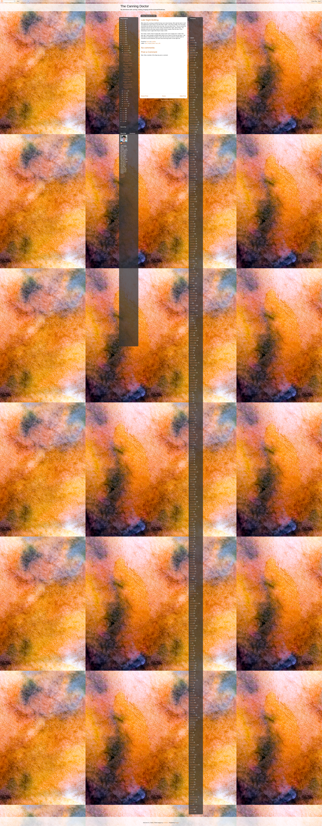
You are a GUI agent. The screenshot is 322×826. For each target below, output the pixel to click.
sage (191, 648)
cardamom (192, 169)
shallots (192, 677)
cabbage (192, 156)
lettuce (191, 444)
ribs (191, 630)
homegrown (193, 372)
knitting (192, 414)
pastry (191, 543)
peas (191, 558)
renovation (192, 625)
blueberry (192, 132)
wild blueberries (194, 796)
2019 (123, 35)
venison (192, 779)
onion (191, 526)
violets (191, 784)
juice (191, 397)
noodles (192, 514)
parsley (192, 536)
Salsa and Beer (127, 58)
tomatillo (192, 754)
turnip (191, 769)
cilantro (192, 216)
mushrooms (193, 501)
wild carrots (193, 799)
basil (191, 89)
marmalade (192, 467)
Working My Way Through (127, 60)
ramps (191, 615)
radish (191, 613)
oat (191, 519)
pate (191, 546)
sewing (191, 675)
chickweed (192, 201)
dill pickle (192, 283)
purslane (192, 608)
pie (191, 578)
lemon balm (193, 434)
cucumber (192, 258)
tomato (191, 757)
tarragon (192, 730)
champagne (193, 186)
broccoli (192, 147)
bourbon (192, 137)
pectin (191, 563)
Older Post (183, 96)
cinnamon (192, 218)
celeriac (192, 181)
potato (191, 600)
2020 (123, 33)
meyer (191, 479)
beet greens (193, 109)
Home (164, 96)
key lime (192, 407)
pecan (191, 561)
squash (192, 702)
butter (191, 154)
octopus (192, 521)
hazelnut (192, 370)
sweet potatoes (193, 717)
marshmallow (193, 472)
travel (191, 762)
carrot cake (193, 171)
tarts (191, 732)
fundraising (192, 330)
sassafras (192, 663)
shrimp (191, 682)
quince (191, 610)
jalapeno (192, 390)
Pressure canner (194, 603)
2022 (123, 29)
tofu (191, 752)
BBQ (191, 92)
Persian (192, 568)
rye (191, 643)
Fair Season (126, 77)
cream (191, 251)
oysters (192, 531)
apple (191, 50)
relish (191, 623)
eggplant (192, 288)
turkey (191, 767)
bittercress (192, 117)
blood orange (193, 129)
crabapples (192, 243)
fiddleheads (193, 315)
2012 (123, 112)
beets (191, 112)
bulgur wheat (193, 151)
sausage (192, 665)
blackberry (192, 127)
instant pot (192, 382)
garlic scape (193, 340)
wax (191, 792)
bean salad (192, 97)
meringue (192, 477)
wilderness (192, 802)
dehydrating (193, 276)
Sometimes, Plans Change (127, 66)
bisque (191, 114)
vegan (191, 777)
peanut (191, 553)
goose (191, 350)
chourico (192, 211)
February (126, 103)
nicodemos (165, 822)
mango (191, 462)
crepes (191, 253)
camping (192, 161)
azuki (191, 70)
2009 (123, 119)
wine (191, 804)
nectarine (192, 509)
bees (191, 107)
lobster (191, 454)
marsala (192, 469)
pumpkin (192, 606)
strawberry (192, 707)
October (126, 50)
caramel (192, 166)
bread (191, 142)
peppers (192, 566)
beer (146, 43)
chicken (192, 199)
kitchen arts (193, 410)
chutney (192, 214)
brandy (191, 139)
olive (191, 524)
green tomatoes (194, 362)
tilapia (191, 749)
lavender (192, 427)
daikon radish (193, 273)
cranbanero (192, 246)
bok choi (192, 134)
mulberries (192, 496)
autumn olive (193, 67)
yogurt (191, 809)
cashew (192, 176)
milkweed (192, 481)
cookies (192, 233)
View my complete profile (122, 176)
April (125, 99)
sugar (191, 710)
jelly (159, 43)
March (125, 101)
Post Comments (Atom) (167, 100)
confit (191, 231)
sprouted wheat (193, 697)
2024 (123, 25)
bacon (191, 72)
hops (156, 43)
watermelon (193, 789)
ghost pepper (193, 345)
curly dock (192, 263)
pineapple (192, 581)
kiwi (191, 412)
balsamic (192, 77)
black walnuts (193, 124)
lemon (191, 432)
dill (190, 281)
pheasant (192, 571)
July (125, 93)
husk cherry (193, 380)
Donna (124, 143)
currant (191, 266)
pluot (191, 588)
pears (191, 556)
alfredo (191, 40)
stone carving (193, 705)
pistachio (192, 583)
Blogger (177, 822)
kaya (191, 402)
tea (191, 737)
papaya (192, 534)
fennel (191, 308)
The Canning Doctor (134, 6)
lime (191, 449)
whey (191, 794)
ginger (191, 347)
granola (192, 355)
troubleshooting (193, 764)
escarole (192, 300)
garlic (191, 335)
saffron (191, 645)
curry (191, 268)
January (126, 105)
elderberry (192, 293)
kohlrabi (192, 419)
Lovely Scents (126, 79)
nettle (191, 511)
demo (191, 278)
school (191, 670)
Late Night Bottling (127, 63)
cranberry (192, 248)
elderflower (192, 295)
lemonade (192, 439)
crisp (191, 256)
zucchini (192, 811)
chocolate (192, 209)
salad (191, 650)
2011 (123, 115)
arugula (192, 65)
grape (153, 43)
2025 (123, 23)
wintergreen (193, 806)
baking (191, 75)
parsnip (192, 539)
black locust (193, 119)
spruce (191, 700)
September (126, 52)
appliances (192, 55)
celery (191, 184)
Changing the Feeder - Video (127, 55)
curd (191, 261)
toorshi (191, 759)
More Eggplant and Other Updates (127, 74)
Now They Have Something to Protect (127, 70)
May (125, 97)
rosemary (192, 638)
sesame (192, 673)
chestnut (192, 194)
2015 (123, 44)
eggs (191, 290)
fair (191, 303)
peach (191, 551)
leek (191, 429)
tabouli (191, 725)
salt (191, 658)
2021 (123, 31)
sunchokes (192, 715)
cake (191, 159)
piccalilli (192, 573)
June (125, 95)
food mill (192, 325)
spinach (192, 695)
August (125, 91)
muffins (192, 494)
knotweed (192, 417)
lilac (191, 447)
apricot (191, 57)
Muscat (192, 499)
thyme (191, 747)
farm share (192, 305)
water (191, 787)
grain (191, 352)
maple (191, 464)
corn (191, 236)
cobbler (192, 223)
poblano (192, 591)
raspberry (192, 618)
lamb (191, 424)
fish (191, 320)
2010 (123, 117)
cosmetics (192, 241)
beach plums (193, 94)
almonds (192, 42)
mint (191, 484)
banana (192, 80)
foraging (149, 43)
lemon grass (193, 437)
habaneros (192, 365)
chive (191, 206)
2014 (123, 108)
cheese (192, 189)
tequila (191, 742)
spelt (191, 692)
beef (191, 102)
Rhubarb (192, 628)
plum (191, 586)
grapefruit (192, 360)
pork (191, 598)
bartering (192, 87)
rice (191, 633)
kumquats (192, 422)
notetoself (192, 516)
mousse (192, 491)
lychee (191, 457)
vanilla (191, 774)
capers (191, 164)
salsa (191, 655)
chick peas (192, 196)
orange (191, 529)
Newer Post (144, 96)
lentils (191, 442)
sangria (192, 660)
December (126, 46)
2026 (123, 21)
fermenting (192, 310)
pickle (191, 576)
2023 (123, 27)
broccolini (192, 149)
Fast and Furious (127, 84)
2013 (123, 110)
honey (191, 375)
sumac (191, 712)
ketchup (192, 405)
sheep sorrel (193, 680)
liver (191, 452)
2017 (123, 40)
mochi (191, 486)
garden (191, 333)
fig (190, 318)
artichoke (192, 62)
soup (191, 690)
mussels (192, 504)
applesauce (193, 52)
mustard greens (194, 506)
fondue (191, 323)
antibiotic (192, 47)
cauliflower (192, 179)
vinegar (192, 782)
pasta (191, 541)
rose (191, 635)
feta (191, 313)
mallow (191, 459)
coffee (191, 228)
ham (191, 367)
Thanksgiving (193, 744)
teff (191, 739)
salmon (192, 653)
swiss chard (193, 720)
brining (191, 144)
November (126, 48)
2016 (123, 42)
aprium (191, 60)
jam (191, 392)
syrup (191, 722)
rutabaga (192, 640)
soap (191, 685)
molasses (192, 489)
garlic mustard (193, 338)
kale (191, 400)
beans (191, 99)
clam (191, 221)
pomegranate (193, 593)
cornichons (192, 238)
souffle (191, 687)
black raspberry (194, 122)
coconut (192, 226)
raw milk (192, 620)
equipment (192, 298)
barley (191, 85)
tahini (191, 727)
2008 (123, 121)
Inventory (192, 385)
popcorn (192, 596)
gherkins (192, 343)
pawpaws (192, 548)
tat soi (191, 735)
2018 (123, 38)
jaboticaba (192, 387)
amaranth (192, 45)
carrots (191, 174)
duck (191, 285)
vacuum (192, 772)
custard (192, 271)
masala (192, 474)
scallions (192, 668)
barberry (192, 82)
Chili (191, 204)
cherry (191, 191)
